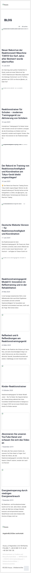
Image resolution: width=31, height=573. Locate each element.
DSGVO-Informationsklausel (13, 559)
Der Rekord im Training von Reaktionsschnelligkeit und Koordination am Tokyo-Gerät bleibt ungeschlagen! (15, 171)
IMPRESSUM (23, 557)
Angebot (5, 533)
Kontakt (21, 533)
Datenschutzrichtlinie (10, 561)
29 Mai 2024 (6, 292)
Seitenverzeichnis (9, 564)
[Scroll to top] (26, 568)
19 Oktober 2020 (7, 390)
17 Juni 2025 (6, 238)
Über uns (15, 533)
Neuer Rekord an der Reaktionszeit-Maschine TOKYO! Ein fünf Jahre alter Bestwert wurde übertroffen (14, 56)
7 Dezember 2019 (7, 447)
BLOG (10, 533)
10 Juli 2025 (6, 66)
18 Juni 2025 (6, 122)
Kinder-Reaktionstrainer (14, 386)
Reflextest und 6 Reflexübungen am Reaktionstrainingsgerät (14, 338)
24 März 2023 (6, 345)
